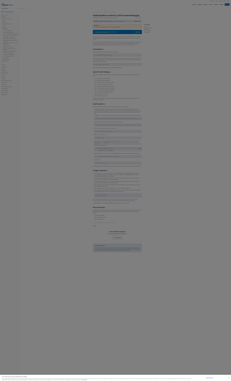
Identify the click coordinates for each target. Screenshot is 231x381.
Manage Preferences (209, 377)
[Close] (229, 377)
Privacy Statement (84, 379)
